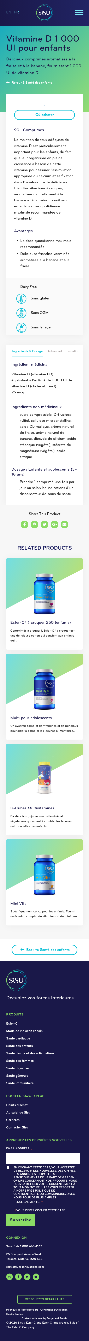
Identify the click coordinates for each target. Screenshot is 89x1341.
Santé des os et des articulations (30, 1053)
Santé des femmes (20, 1061)
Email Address (19, 1149)
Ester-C (12, 1023)
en (8, 12)
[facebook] (18, 1277)
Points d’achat (17, 1105)
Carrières (12, 1120)
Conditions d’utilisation (53, 1310)
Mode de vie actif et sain (24, 1031)
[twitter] (27, 1277)
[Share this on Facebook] (24, 524)
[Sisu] (44, 12)
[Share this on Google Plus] (54, 524)
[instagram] (9, 1277)
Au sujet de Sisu (18, 1112)
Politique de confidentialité (34, 1192)
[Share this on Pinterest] (34, 524)
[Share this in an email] (64, 524)
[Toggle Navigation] (79, 12)
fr (16, 12)
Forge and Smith (57, 1318)
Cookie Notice (14, 1314)
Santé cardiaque (18, 1038)
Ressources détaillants (44, 1299)
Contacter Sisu (17, 1127)
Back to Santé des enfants (47, 950)
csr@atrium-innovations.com (25, 1267)
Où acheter (44, 115)
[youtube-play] (36, 1277)
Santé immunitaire (20, 1083)
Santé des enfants (19, 1046)
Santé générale (17, 1076)
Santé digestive (17, 1068)
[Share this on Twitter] (44, 524)
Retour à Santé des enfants (31, 82)
